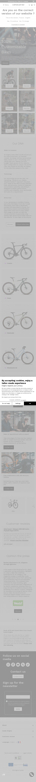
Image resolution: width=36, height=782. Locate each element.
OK (30, 403)
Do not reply (6, 403)
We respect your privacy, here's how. (11, 397)
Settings (17, 403)
